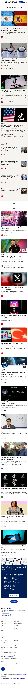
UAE (2, 627)
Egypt (2, 632)
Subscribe (21, 2)
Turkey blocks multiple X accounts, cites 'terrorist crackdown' (12, 288)
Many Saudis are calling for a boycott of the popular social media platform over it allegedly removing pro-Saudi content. (14, 492)
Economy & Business (18, 623)
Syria (2, 637)
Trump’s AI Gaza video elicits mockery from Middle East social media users (10, 148)
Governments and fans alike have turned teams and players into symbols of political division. (13, 33)
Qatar (2, 634)
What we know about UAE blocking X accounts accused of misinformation (13, 59)
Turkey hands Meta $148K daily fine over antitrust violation (12, 344)
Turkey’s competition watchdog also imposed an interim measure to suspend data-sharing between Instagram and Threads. (13, 348)
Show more (14, 601)
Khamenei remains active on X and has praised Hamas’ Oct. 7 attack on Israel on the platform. (14, 406)
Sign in (25, 2)
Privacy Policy (4, 644)
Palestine (2, 630)
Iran (2, 625)
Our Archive (16, 628)
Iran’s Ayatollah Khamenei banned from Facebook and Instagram (11, 402)
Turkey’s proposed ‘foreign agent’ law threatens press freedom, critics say (10, 190)
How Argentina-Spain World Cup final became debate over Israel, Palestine (13, 29)
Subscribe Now (5, 615)
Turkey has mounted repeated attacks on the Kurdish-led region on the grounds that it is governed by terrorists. (13, 292)
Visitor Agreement (4, 642)
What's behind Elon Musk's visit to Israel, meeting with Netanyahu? (12, 458)
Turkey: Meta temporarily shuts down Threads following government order (13, 316)
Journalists (16, 644)
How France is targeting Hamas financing (12, 430)
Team (15, 645)
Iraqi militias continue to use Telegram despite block (13, 546)
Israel (2, 628)
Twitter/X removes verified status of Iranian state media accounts (13, 373)
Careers (15, 647)
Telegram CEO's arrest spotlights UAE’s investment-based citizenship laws (11, 257)
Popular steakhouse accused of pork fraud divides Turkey (12, 227)
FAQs (2, 645)
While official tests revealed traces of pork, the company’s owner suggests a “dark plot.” (13, 231)
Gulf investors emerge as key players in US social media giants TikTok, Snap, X (12, 126)
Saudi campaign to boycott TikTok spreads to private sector (13, 489)
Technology (16, 625)
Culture (15, 627)
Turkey (2, 622)
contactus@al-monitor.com (19, 678)
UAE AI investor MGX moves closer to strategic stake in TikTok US (14, 91)
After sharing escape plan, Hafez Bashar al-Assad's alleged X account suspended (10, 176)
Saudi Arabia (3, 623)
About (15, 642)
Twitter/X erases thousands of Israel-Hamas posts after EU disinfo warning (13, 517)
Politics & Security (17, 622)
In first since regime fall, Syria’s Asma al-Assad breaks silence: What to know (9, 162)
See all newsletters (14, 595)
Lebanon (2, 635)
